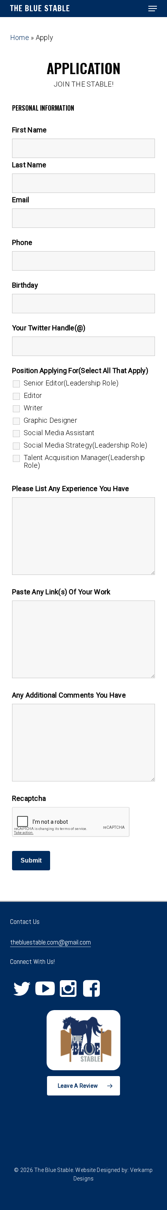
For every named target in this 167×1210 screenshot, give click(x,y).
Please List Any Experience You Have (70, 488)
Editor (33, 395)
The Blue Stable (40, 8)
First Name (29, 130)
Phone (22, 242)
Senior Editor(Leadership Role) (71, 383)
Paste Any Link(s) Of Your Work (61, 592)
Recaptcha (29, 798)
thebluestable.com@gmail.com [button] (50, 942)
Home (19, 37)
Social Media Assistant (59, 433)
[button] (152, 8)
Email (20, 200)
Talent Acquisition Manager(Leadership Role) (84, 461)
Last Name (29, 165)
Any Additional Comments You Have (69, 695)
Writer (33, 408)
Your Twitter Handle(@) (49, 328)
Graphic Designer (50, 420)
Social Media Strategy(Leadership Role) (86, 445)
